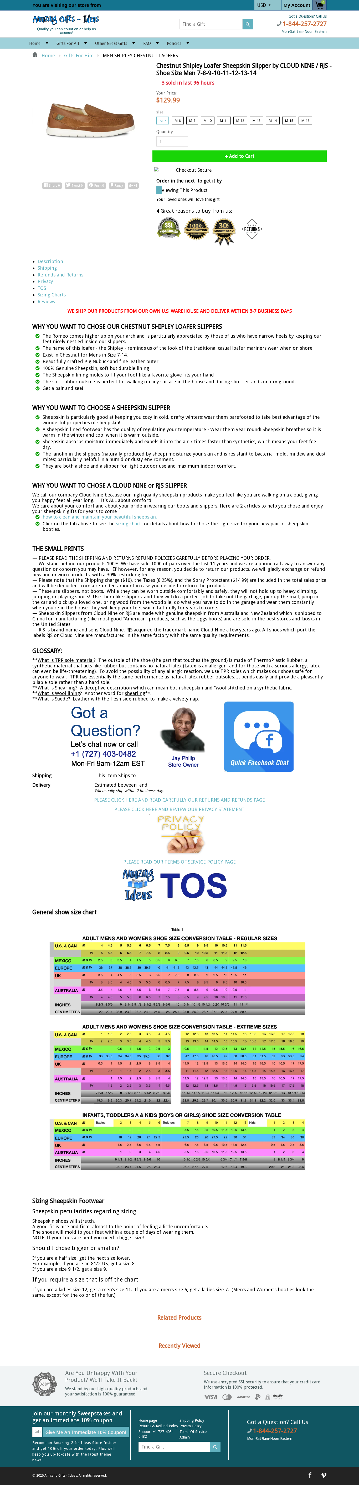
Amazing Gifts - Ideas (60, 1475)
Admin (185, 1437)
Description (50, 261)
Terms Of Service (193, 1432)
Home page (148, 1420)
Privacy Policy (191, 1426)
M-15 (289, 121)
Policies (174, 43)
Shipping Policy (192, 1420)
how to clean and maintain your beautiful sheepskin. (100, 517)
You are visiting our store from (67, 5)
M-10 (208, 121)
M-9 (192, 121)
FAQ (147, 43)
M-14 (273, 121)
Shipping (47, 268)
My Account (297, 5)
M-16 (305, 121)
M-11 (224, 121)
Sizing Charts (52, 294)
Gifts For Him (79, 55)
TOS (42, 288)
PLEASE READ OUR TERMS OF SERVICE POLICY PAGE (179, 862)
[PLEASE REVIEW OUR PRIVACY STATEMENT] (179, 833)
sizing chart (128, 523)
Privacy (45, 281)
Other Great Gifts (111, 43)
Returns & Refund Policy (158, 1426)
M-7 (163, 121)
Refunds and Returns (60, 275)
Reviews (46, 301)
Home (34, 43)
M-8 (178, 121)
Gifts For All (68, 43)
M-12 (240, 121)
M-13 (256, 121)
